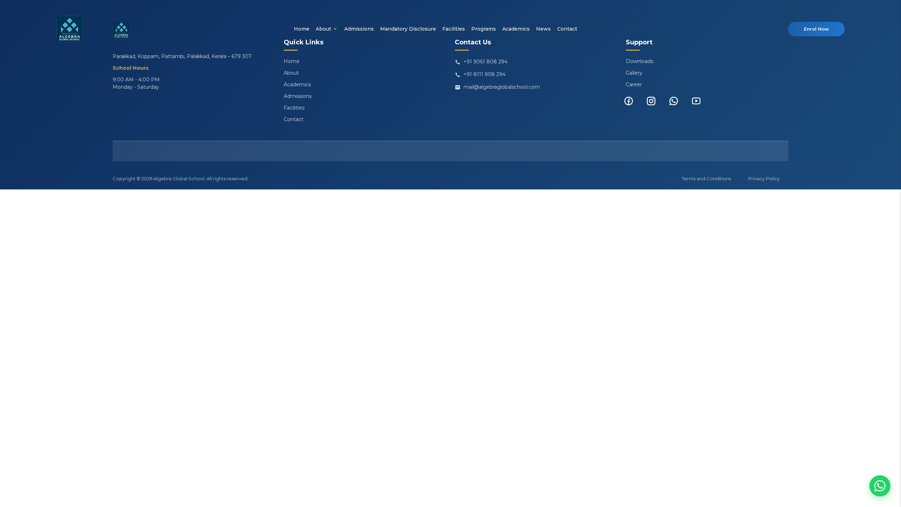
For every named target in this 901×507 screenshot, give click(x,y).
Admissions (359, 29)
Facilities (453, 29)
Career (634, 84)
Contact (567, 29)
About (323, 29)
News (543, 29)
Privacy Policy (764, 178)
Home (301, 29)
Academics (516, 29)
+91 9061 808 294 (486, 61)
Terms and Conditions (706, 178)
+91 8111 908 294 (484, 74)
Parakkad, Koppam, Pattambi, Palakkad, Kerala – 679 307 (182, 56)
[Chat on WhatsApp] (879, 485)
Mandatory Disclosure (408, 29)
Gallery (634, 73)
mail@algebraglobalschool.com (502, 87)
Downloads (639, 61)
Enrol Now (816, 29)
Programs (483, 29)
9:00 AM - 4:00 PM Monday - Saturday (136, 83)
